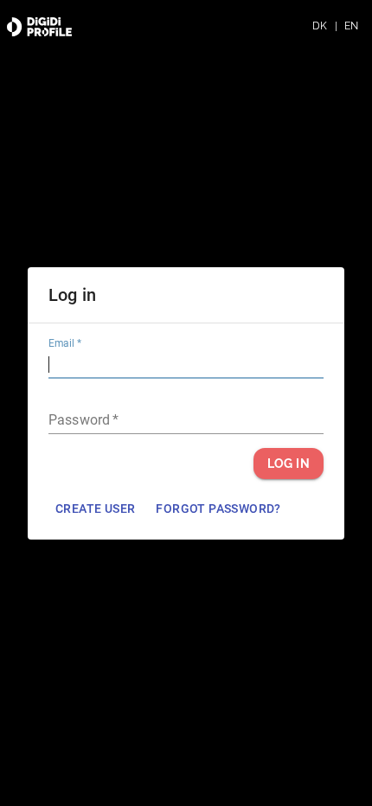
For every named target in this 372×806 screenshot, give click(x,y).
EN (351, 26)
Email (64, 343)
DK (319, 26)
